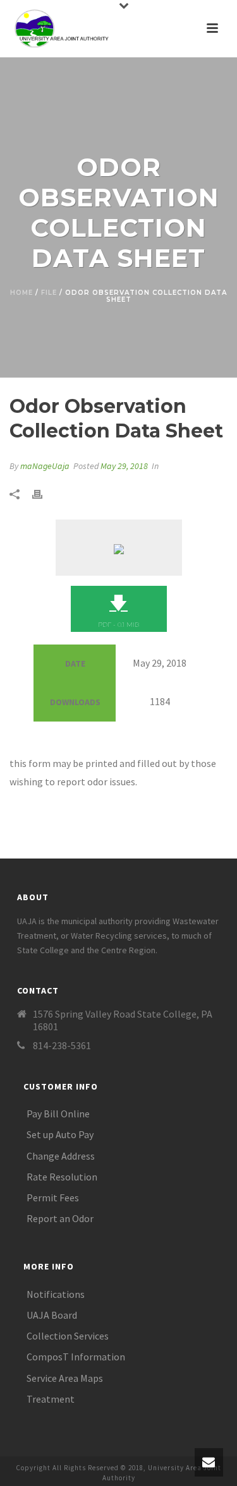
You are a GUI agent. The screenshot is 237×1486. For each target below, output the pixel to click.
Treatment (51, 1399)
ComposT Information (76, 1356)
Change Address (61, 1156)
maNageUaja (45, 466)
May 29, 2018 (124, 466)
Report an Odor (60, 1218)
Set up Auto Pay (60, 1134)
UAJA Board (52, 1315)
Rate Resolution (62, 1176)
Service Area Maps (65, 1378)
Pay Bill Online (58, 1113)
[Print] (43, 493)
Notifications (56, 1294)
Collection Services (68, 1335)
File (49, 292)
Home (21, 292)
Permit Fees (53, 1197)
